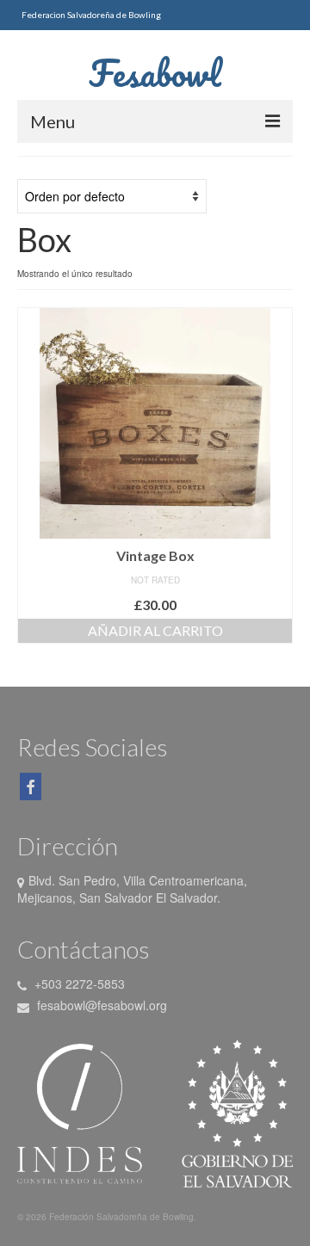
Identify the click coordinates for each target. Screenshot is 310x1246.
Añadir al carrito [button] (155, 630)
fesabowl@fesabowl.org (100, 1005)
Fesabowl (155, 73)
